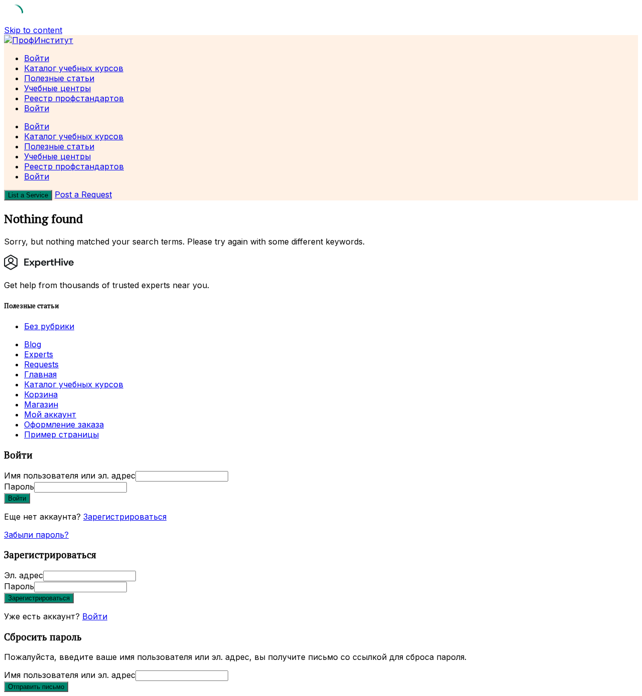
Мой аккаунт (50, 414)
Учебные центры (57, 88)
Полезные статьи (59, 78)
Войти (94, 616)
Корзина (41, 394)
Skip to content (33, 30)
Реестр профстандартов (74, 98)
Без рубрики (49, 326)
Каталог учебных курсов (73, 68)
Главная (40, 374)
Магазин (41, 404)
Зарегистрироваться (125, 517)
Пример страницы (61, 434)
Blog (32, 344)
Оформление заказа (64, 424)
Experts (38, 354)
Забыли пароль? (36, 535)
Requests (41, 364)
